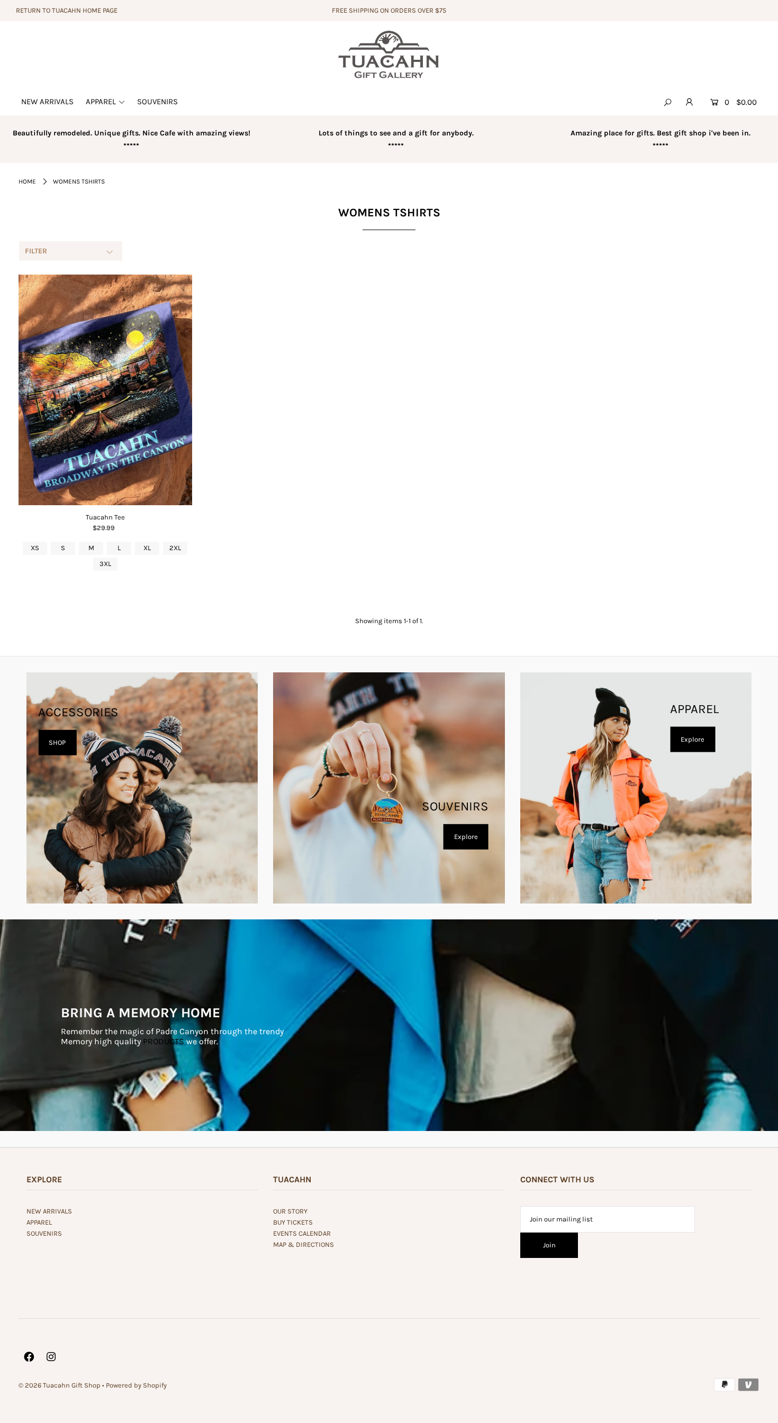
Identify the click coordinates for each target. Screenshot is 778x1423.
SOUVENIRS (44, 1233)
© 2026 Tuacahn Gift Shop (60, 1385)
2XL (175, 548)
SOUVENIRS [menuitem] (157, 101)
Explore (466, 837)
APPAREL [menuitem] (101, 101)
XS (35, 548)
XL (147, 548)
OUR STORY (290, 1211)
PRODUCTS (163, 1041)
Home (27, 181)
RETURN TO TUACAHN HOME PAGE (66, 10)
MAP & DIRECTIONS (303, 1244)
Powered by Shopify (136, 1385)
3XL (105, 564)
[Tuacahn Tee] (105, 390)
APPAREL (39, 1222)
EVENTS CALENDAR (302, 1233)
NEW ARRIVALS (49, 1211)
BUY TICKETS (293, 1222)
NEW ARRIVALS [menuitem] (47, 101)
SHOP (57, 742)
